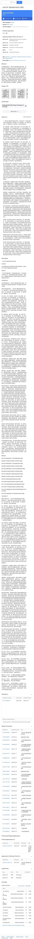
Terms (26, 936)
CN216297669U (6, 732)
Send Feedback (10, 936)
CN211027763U (6, 828)
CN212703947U (6, 774)
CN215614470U (6, 802)
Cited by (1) (7, 56)
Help (11, 938)
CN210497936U (6, 744)
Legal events (13, 56)
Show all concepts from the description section (13, 925)
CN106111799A (6, 767)
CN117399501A (6, 700)
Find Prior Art (18, 18)
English (12, 22)
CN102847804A (6, 737)
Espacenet (11, 60)
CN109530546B (6, 814)
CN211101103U (6, 782)
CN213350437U (6, 819)
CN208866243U (6, 758)
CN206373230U (6, 740)
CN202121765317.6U (7, 846)
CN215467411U (6, 753)
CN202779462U (6, 771)
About (3, 936)
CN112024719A (6, 762)
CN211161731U (6, 778)
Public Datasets (19, 936)
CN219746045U (6, 786)
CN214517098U (6, 810)
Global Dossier (18, 60)
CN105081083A (6, 798)
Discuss (24, 60)
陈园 (12, 24)
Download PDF (8, 18)
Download (22, 885)
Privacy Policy (5, 938)
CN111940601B (6, 823)
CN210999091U (6, 831)
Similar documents (21, 56)
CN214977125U (6, 795)
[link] (6, 891)
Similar (25, 18)
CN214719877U (6, 807)
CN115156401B (6, 749)
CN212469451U (6, 790)
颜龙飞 (8, 24)
